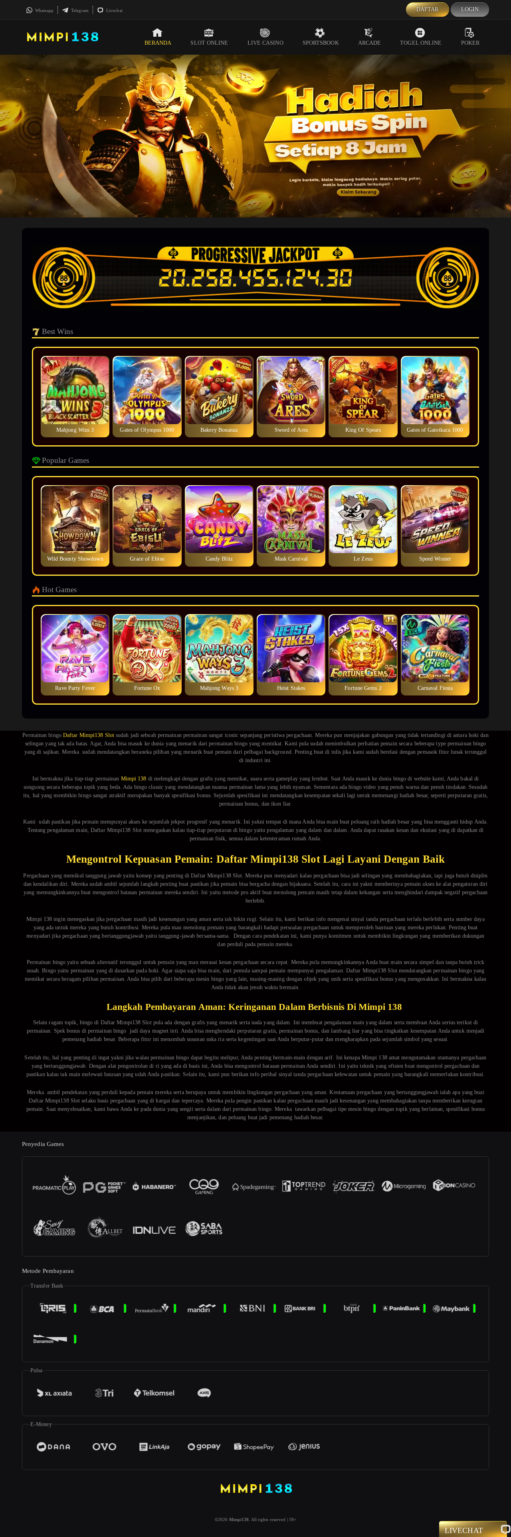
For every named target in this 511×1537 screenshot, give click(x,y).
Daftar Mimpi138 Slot (88, 735)
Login (470, 9)
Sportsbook (321, 43)
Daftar (427, 9)
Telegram (79, 10)
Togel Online (421, 43)
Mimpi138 (239, 1519)
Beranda (158, 43)
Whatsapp (43, 10)
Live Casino (265, 43)
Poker (470, 43)
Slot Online (209, 43)
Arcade (369, 43)
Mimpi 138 (134, 779)
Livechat (114, 10)
